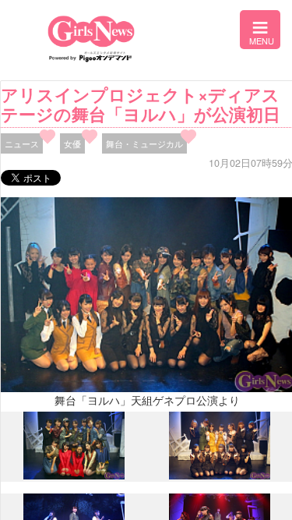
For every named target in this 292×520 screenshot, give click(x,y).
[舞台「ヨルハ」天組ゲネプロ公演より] (74, 476)
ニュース (22, 143)
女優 (72, 143)
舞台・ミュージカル (144, 143)
